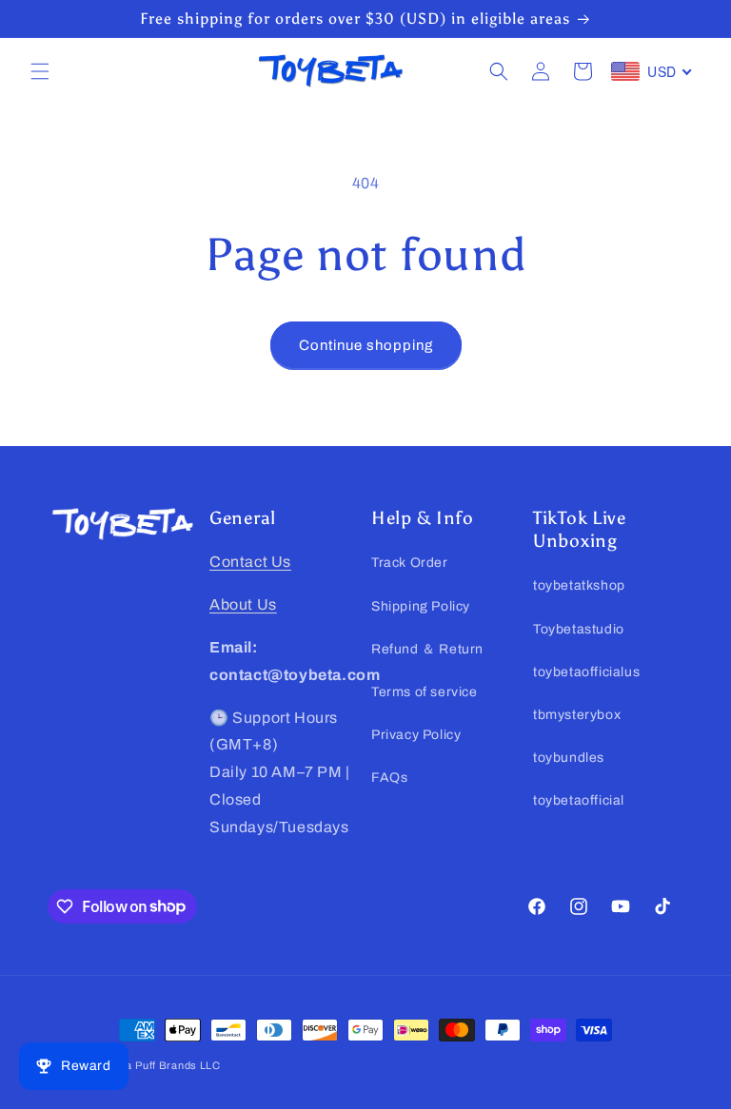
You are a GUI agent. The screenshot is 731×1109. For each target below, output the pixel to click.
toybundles (568, 757)
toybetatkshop (579, 585)
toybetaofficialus (586, 672)
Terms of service (424, 692)
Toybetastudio (578, 629)
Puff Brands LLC (178, 1065)
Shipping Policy (420, 606)
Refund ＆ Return (427, 649)
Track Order (409, 562)
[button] (40, 71)
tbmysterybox (577, 715)
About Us (243, 604)
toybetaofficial (578, 800)
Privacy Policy (416, 735)
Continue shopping (366, 345)
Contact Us (250, 562)
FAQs (389, 777)
